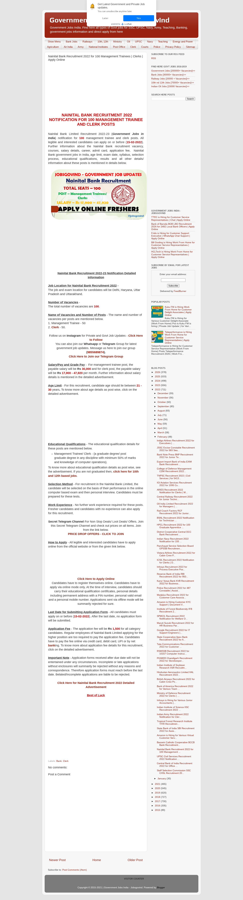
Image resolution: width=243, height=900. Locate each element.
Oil (128, 41)
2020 (158, 788)
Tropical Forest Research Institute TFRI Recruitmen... (174, 722)
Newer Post (57, 860)
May (160, 424)
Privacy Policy (173, 46)
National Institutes (98, 46)
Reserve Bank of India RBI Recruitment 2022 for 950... (172, 575)
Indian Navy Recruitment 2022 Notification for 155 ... (173, 540)
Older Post (135, 860)
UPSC (138, 41)
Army (81, 46)
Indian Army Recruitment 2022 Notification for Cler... (173, 715)
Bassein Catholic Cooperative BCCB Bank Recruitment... (176, 743)
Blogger (161, 887)
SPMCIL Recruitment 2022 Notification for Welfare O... (172, 617)
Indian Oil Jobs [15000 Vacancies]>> (170, 86)
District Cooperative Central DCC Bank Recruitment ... (174, 533)
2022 (158, 389)
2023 (158, 385)
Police (157, 46)
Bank (59, 761)
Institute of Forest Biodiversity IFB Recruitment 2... (174, 610)
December (163, 393)
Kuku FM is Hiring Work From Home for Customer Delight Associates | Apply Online (178, 311)
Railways (87, 41)
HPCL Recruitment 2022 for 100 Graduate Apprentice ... (173, 526)
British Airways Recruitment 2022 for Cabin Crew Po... (176, 680)
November (163, 397)
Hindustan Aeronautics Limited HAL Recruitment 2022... (175, 673)
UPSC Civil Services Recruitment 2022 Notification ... (174, 757)
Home (96, 860)
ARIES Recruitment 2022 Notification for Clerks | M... (172, 491)
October (162, 402)
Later (105, 18)
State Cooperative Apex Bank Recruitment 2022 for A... (172, 638)
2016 (158, 805)
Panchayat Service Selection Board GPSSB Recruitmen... (175, 547)
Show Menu (54, 41)
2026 (158, 372)
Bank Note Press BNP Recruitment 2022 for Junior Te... (175, 456)
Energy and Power (183, 41)
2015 (158, 810)
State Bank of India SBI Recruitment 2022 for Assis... (175, 729)
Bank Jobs (71, 41)
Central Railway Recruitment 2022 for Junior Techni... (175, 498)
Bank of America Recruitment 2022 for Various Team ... (175, 687)
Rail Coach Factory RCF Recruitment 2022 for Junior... (173, 512)
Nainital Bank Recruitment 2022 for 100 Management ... (175, 750)
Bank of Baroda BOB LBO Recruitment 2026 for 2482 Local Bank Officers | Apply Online (173, 226)
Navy (150, 41)
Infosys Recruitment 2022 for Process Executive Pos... (172, 568)
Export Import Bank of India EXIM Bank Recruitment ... (174, 463)
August (161, 410)
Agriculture (53, 46)
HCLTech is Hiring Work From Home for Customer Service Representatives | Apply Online (172, 254)
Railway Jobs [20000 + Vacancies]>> (170, 78)
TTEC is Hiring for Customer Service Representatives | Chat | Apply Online (170, 218)
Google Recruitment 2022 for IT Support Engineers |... (173, 631)
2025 (158, 376)
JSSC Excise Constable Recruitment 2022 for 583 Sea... (176, 449)
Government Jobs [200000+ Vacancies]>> (173, 71)
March (161, 432)
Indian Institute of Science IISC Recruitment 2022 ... (173, 708)
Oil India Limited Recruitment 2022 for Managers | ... (175, 505)
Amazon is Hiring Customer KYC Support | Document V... (174, 603)
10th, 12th (103, 41)
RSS (153, 58)
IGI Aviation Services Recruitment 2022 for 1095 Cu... (174, 484)
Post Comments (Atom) (74, 870)
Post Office (119, 46)
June (160, 419)
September (164, 406)
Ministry (117, 41)
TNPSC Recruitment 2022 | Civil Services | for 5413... (173, 477)
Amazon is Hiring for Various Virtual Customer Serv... (175, 736)
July (160, 415)
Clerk (133, 46)
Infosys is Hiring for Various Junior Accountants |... (174, 701)
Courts (144, 46)
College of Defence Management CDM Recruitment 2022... (174, 470)
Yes (139, 18)
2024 (158, 381)
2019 (158, 793)
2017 (158, 801)
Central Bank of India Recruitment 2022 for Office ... (174, 764)
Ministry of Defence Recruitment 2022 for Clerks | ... (173, 694)
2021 (158, 784)
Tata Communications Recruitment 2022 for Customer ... (175, 645)
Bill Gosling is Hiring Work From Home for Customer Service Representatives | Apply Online (173, 245)
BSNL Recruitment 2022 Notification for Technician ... (175, 519)
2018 (158, 797)
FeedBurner (180, 291)
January (162, 778)
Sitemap (190, 46)
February (163, 437)
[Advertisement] (96, 88)
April (160, 428)
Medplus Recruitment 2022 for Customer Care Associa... (173, 596)
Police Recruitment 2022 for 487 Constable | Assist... (174, 589)
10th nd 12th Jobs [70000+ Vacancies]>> (172, 82)
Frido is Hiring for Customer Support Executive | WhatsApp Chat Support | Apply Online (170, 236)
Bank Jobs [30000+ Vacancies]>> (168, 74)
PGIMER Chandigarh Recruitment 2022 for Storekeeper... (174, 659)
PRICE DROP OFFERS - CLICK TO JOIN (96, 534)
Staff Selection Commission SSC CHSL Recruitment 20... (174, 771)
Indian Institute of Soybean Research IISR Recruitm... (172, 666)
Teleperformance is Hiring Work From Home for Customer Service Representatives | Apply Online (178, 337)
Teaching (163, 41)
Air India (68, 46)
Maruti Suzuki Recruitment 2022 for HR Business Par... (175, 624)
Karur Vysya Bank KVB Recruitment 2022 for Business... (175, 582)
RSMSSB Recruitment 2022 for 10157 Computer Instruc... (173, 652)
